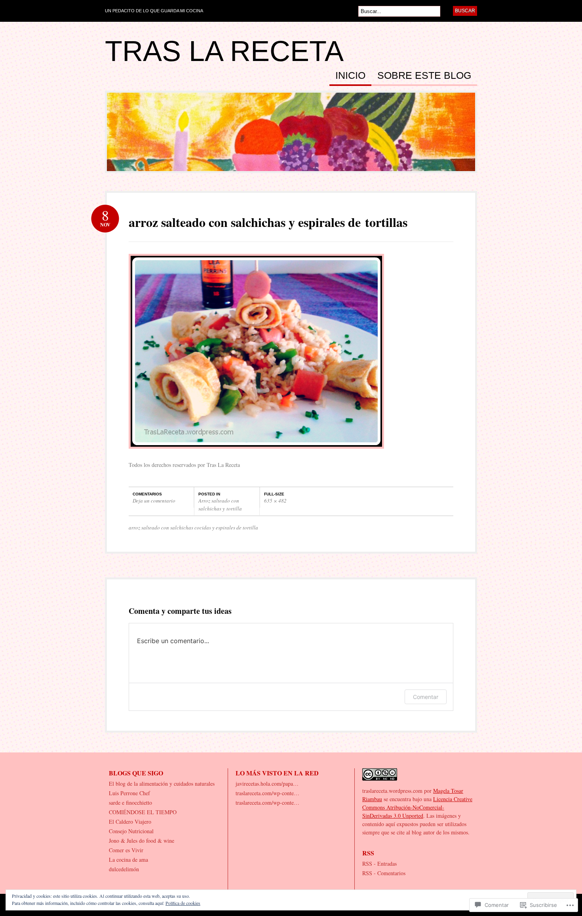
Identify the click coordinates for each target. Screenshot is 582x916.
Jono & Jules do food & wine (141, 840)
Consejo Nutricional (131, 831)
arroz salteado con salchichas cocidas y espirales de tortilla (193, 527)
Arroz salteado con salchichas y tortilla (220, 504)
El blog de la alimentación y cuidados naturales (162, 783)
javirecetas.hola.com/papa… (267, 783)
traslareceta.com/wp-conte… (267, 793)
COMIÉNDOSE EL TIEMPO (143, 812)
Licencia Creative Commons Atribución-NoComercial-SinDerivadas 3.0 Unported (417, 807)
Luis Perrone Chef (129, 793)
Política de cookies (182, 903)
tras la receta (224, 51)
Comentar (425, 696)
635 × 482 (275, 500)
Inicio (350, 75)
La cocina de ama (128, 859)
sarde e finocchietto (130, 802)
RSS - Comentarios (383, 873)
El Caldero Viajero (130, 821)
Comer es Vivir (126, 850)
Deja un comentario (154, 500)
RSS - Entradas (379, 863)
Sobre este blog (424, 75)
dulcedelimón (124, 869)
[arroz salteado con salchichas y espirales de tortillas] (256, 452)
